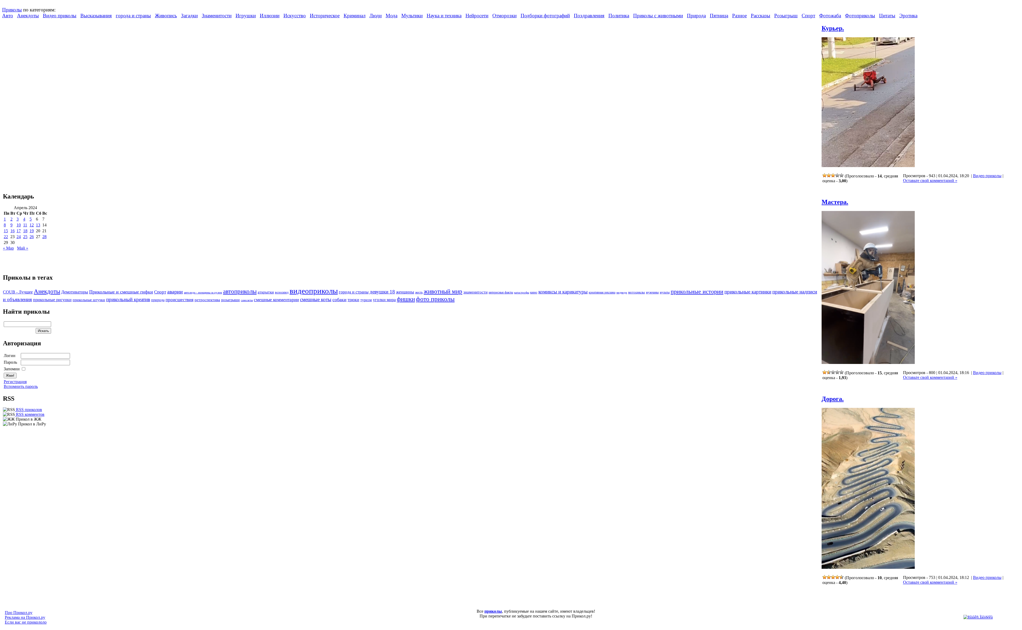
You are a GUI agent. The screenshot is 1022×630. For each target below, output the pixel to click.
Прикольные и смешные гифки (121, 292)
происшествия (179, 299)
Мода (391, 15)
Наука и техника (444, 15)
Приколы (12, 10)
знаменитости (475, 292)
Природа (696, 15)
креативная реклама (602, 292)
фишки (406, 299)
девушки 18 (382, 292)
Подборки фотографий (545, 15)
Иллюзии (269, 15)
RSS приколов (28, 409)
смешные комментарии (276, 299)
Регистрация (15, 381)
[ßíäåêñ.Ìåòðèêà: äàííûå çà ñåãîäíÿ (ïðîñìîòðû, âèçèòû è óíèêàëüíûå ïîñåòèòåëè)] (978, 617)
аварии (175, 292)
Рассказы (760, 15)
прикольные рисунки (52, 299)
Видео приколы (59, 15)
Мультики (412, 15)
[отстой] (824, 175)
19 (32, 231)
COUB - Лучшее (18, 292)
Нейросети (476, 15)
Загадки (189, 15)
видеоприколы (314, 291)
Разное (739, 15)
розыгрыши (230, 300)
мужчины (652, 292)
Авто (7, 15)
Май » (22, 248)
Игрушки (246, 15)
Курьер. (833, 28)
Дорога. (833, 398)
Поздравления (589, 15)
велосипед (282, 292)
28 (44, 236)
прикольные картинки (747, 292)
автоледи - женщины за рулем (203, 292)
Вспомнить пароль (21, 386)
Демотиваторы (74, 292)
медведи (621, 292)
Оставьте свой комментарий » (930, 180)
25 (25, 236)
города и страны (133, 15)
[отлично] (841, 175)
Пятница (719, 15)
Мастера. (835, 201)
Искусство (294, 15)
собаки (339, 299)
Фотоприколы (860, 15)
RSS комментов (29, 414)
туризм (366, 300)
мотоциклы (636, 292)
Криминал (354, 15)
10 (19, 225)
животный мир (443, 291)
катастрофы (521, 292)
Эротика (908, 15)
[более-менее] (833, 175)
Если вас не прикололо (26, 622)
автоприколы (240, 291)
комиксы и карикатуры (563, 292)
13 (38, 225)
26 (32, 236)
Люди (375, 15)
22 (6, 236)
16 (12, 231)
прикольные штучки (89, 300)
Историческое (325, 15)
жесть (419, 292)
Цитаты (887, 15)
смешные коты (315, 299)
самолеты (247, 300)
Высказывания (96, 15)
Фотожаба (830, 15)
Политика (618, 15)
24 (19, 236)
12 (32, 225)
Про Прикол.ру (18, 612)
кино (533, 292)
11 (25, 225)
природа (157, 300)
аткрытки (266, 292)
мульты (665, 292)
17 (19, 231)
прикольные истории (697, 291)
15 (6, 231)
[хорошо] (837, 175)
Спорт (808, 15)
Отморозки (504, 15)
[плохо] (829, 175)
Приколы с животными (658, 15)
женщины (405, 292)
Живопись (166, 15)
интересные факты (501, 292)
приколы (493, 611)
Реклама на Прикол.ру (25, 617)
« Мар (8, 248)
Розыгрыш (786, 15)
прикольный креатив (128, 299)
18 (25, 231)
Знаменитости (217, 15)
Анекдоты (28, 15)
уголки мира (384, 299)
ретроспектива (207, 300)
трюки (353, 299)
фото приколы (435, 298)
